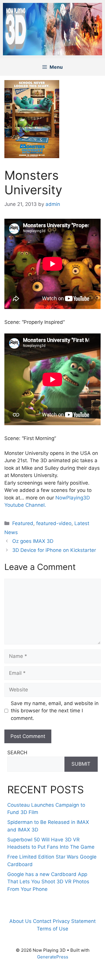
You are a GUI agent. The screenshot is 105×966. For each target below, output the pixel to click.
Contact (42, 921)
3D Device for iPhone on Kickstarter (54, 550)
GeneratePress (52, 957)
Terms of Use (52, 929)
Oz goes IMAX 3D (32, 541)
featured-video (53, 523)
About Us (20, 921)
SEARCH (17, 752)
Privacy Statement (74, 921)
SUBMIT (80, 764)
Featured (22, 523)
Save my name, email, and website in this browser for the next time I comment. (55, 710)
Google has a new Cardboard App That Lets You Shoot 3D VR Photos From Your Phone (48, 881)
